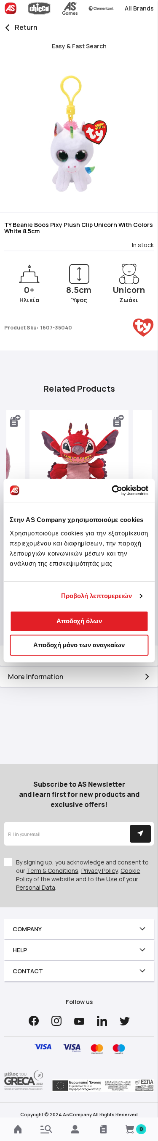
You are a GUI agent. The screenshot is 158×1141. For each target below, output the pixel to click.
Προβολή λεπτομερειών (96, 595)
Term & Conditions (52, 871)
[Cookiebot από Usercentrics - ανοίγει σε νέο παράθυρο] (112, 490)
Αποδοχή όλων (79, 621)
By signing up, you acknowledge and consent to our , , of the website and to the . (82, 874)
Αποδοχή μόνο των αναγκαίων (79, 644)
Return (26, 27)
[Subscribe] (140, 834)
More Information (35, 676)
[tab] (79, 677)
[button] (15, 421)
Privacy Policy (99, 871)
